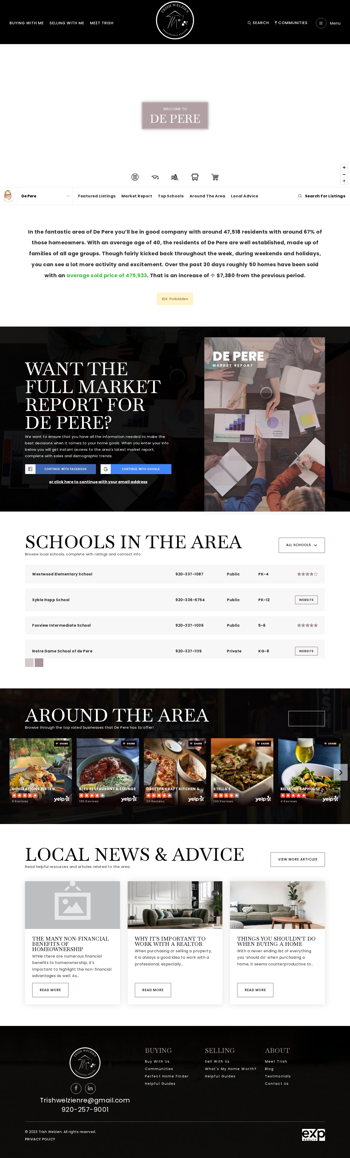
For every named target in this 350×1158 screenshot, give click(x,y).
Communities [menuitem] (292, 23)
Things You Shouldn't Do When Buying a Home (276, 941)
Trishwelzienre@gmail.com (85, 1100)
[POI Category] (135, 177)
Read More (50, 990)
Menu (335, 23)
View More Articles (297, 859)
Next (341, 772)
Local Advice (244, 196)
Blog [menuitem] (269, 1068)
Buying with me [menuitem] (27, 23)
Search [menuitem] (260, 23)
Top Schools (171, 196)
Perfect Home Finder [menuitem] (167, 1076)
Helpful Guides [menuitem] (160, 1083)
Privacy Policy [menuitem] (40, 1139)
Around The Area (207, 196)
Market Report (136, 196)
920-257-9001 (85, 1109)
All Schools (298, 545)
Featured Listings (97, 196)
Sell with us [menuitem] (217, 1061)
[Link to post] (72, 905)
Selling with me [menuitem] (67, 23)
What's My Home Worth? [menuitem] (231, 1068)
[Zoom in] (344, 167)
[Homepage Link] (175, 19)
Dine (307, 718)
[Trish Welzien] (8, 196)
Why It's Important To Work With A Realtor (170, 941)
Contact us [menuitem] (277, 1083)
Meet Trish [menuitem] (102, 23)
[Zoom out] (344, 174)
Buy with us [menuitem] (157, 1061)
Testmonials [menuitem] (278, 1076)
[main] (175, 535)
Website (306, 600)
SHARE (63, 743)
